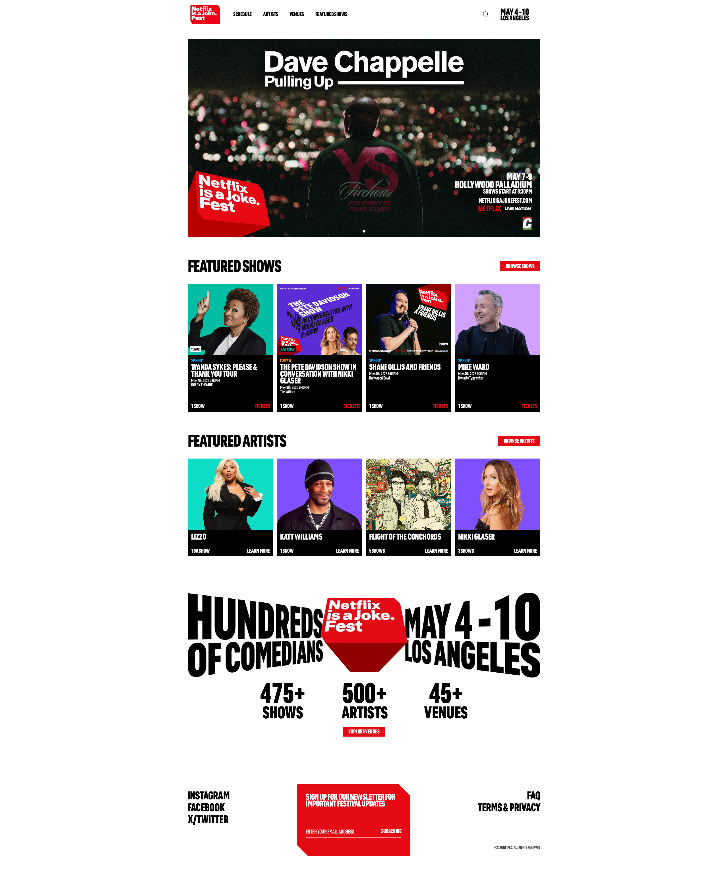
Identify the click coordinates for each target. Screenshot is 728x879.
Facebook (206, 807)
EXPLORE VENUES (363, 731)
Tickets (262, 406)
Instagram (208, 795)
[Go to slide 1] (364, 231)
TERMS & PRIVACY (509, 807)
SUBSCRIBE (391, 831)
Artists (270, 14)
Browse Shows (520, 266)
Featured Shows (331, 14)
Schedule (242, 14)
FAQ (533, 795)
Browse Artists (519, 440)
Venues (296, 14)
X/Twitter (208, 819)
